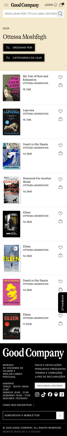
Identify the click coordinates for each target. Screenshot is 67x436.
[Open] (6, 5)
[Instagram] (37, 394)
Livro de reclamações (50, 376)
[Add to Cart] (60, 85)
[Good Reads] (62, 394)
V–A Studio (33, 431)
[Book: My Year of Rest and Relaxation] (33, 88)
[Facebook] (50, 394)
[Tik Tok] (43, 394)
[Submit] (60, 415)
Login (49, 4)
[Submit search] (60, 14)
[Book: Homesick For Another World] (33, 190)
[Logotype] (25, 5)
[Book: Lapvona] (33, 122)
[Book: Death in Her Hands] (33, 156)
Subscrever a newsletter (22, 415)
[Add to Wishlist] (60, 77)
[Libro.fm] (56, 394)
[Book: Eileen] (33, 224)
